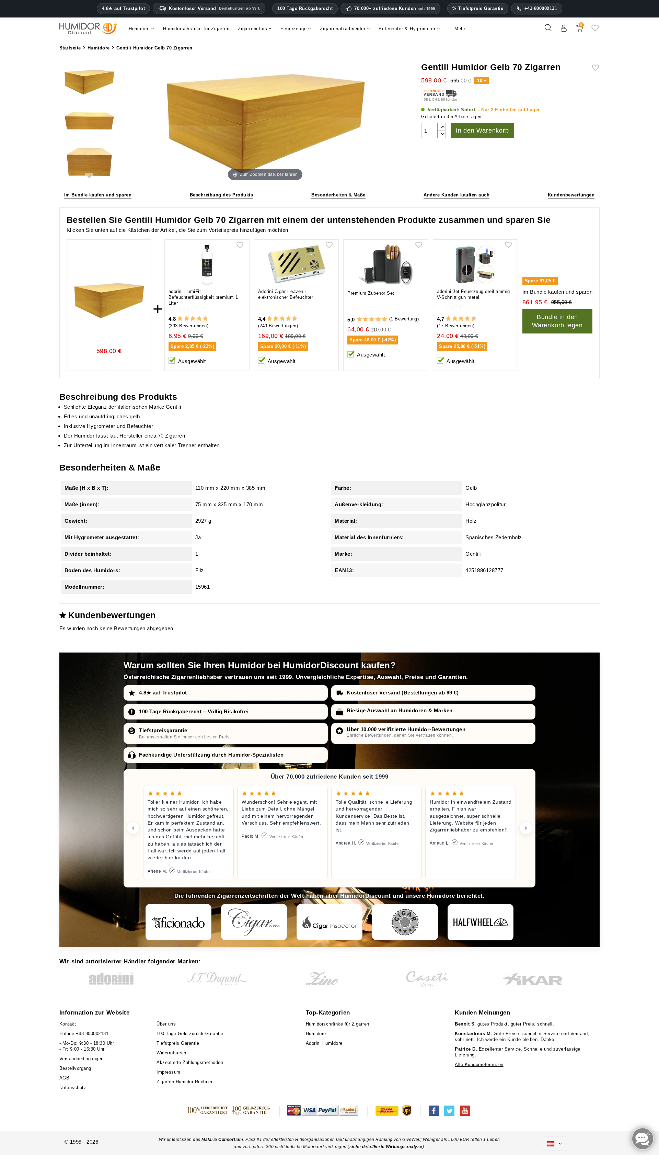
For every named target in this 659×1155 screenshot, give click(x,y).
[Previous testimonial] (133, 828)
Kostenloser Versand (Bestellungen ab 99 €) (403, 692)
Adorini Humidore (324, 1043)
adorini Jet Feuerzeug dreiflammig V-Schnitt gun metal (473, 294)
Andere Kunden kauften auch (456, 194)
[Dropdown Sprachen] (554, 1143)
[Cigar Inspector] (329, 922)
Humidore (316, 1033)
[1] (180, 319)
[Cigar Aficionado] (178, 922)
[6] (282, 319)
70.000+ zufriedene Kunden (394, 8)
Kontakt (67, 1024)
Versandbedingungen (81, 1058)
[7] (285, 319)
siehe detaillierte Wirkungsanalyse (386, 1146)
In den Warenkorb (482, 130)
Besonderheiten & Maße (338, 194)
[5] (205, 319)
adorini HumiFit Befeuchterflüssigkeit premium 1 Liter (203, 297)
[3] (192, 319)
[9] (291, 319)
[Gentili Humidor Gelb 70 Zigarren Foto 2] (89, 123)
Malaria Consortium (222, 1139)
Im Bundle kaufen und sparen (98, 194)
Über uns (166, 1024)
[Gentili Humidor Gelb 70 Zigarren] (89, 83)
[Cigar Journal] (254, 922)
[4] (199, 319)
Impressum (169, 1072)
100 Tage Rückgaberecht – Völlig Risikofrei (193, 711)
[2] (186, 319)
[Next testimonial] (525, 828)
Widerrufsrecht (172, 1052)
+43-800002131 (540, 8)
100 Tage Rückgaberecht (305, 8)
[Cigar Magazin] (405, 922)
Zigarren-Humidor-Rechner (184, 1081)
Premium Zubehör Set (370, 293)
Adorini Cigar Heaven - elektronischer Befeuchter (285, 294)
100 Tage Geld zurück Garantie (190, 1033)
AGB (64, 1077)
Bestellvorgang (75, 1068)
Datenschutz (72, 1087)
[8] (288, 319)
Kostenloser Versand (214, 8)
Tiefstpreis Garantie (178, 1043)
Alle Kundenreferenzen (479, 1064)
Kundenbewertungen (571, 194)
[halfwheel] (480, 922)
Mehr (459, 28)
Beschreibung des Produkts (221, 194)
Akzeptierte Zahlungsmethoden (190, 1062)
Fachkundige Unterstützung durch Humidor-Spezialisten (211, 755)
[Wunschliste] (595, 30)
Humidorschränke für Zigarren (337, 1024)
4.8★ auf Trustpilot (123, 8)
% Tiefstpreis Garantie (477, 8)
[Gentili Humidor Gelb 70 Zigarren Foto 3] (89, 163)
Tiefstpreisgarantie (163, 730)
